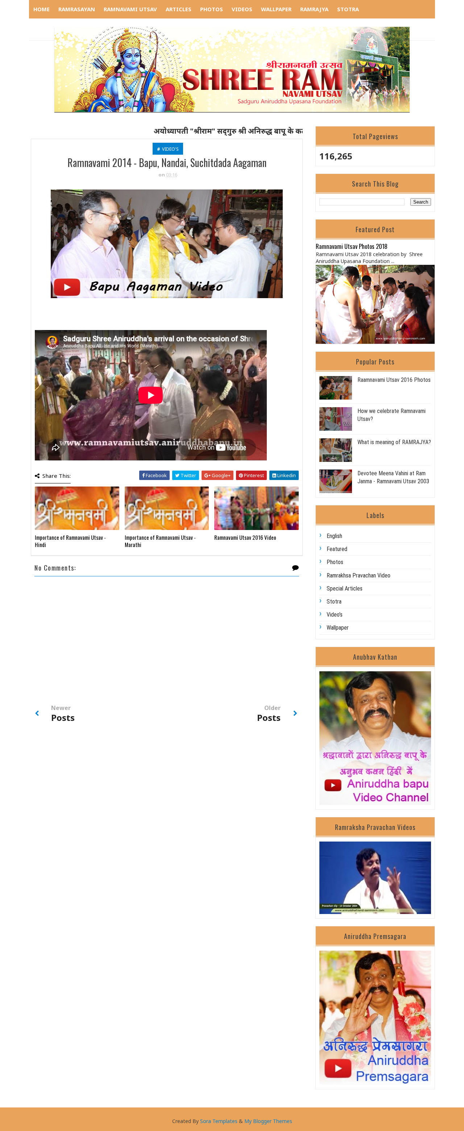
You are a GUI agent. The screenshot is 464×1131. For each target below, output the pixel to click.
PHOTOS (211, 9)
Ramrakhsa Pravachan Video (358, 575)
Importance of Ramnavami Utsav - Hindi (70, 540)
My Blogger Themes (268, 1121)
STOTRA (348, 9)
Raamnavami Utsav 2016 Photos (394, 379)
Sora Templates (218, 1121)
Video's (170, 149)
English (334, 536)
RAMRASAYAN (76, 9)
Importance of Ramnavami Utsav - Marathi (160, 540)
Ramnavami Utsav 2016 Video (245, 537)
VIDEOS (242, 9)
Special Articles (344, 588)
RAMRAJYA (314, 9)
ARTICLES (178, 9)
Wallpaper (338, 627)
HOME (41, 9)
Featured (337, 549)
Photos (335, 562)
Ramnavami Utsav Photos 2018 (352, 246)
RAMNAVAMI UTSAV (130, 9)
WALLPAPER (276, 9)
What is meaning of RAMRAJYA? (394, 442)
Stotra (334, 601)
